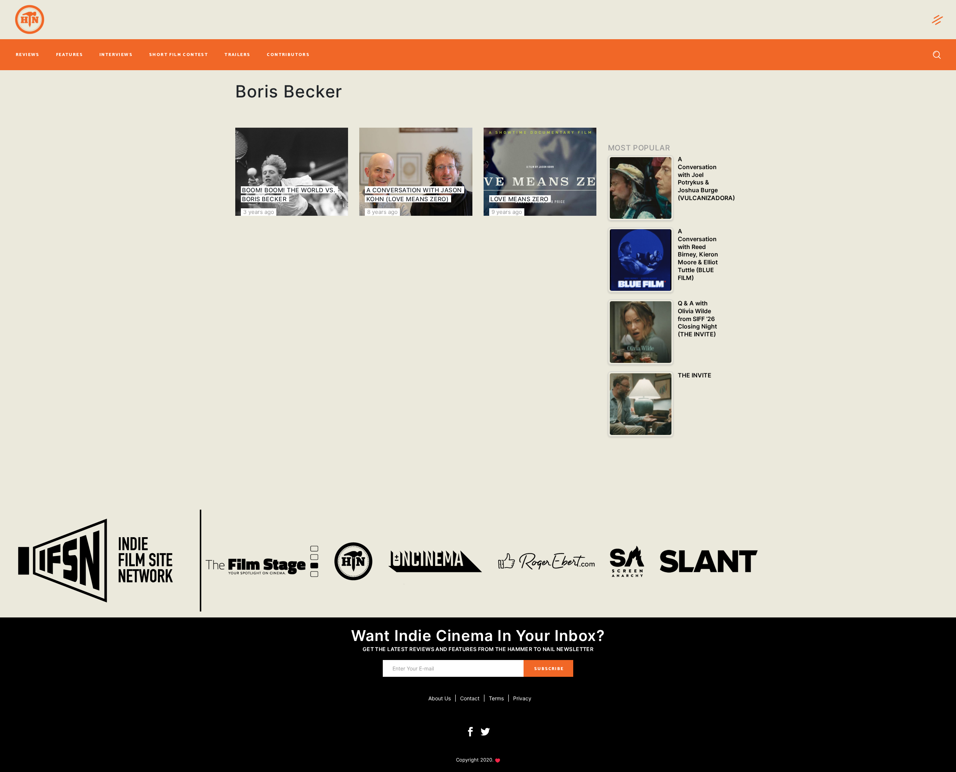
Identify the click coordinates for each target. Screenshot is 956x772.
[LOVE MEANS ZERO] (540, 172)
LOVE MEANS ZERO (519, 199)
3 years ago (258, 211)
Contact (469, 698)
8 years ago (382, 211)
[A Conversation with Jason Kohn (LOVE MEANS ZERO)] (415, 172)
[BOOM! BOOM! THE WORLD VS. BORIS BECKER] (291, 172)
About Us (439, 698)
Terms (496, 698)
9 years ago (506, 211)
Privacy (522, 698)
